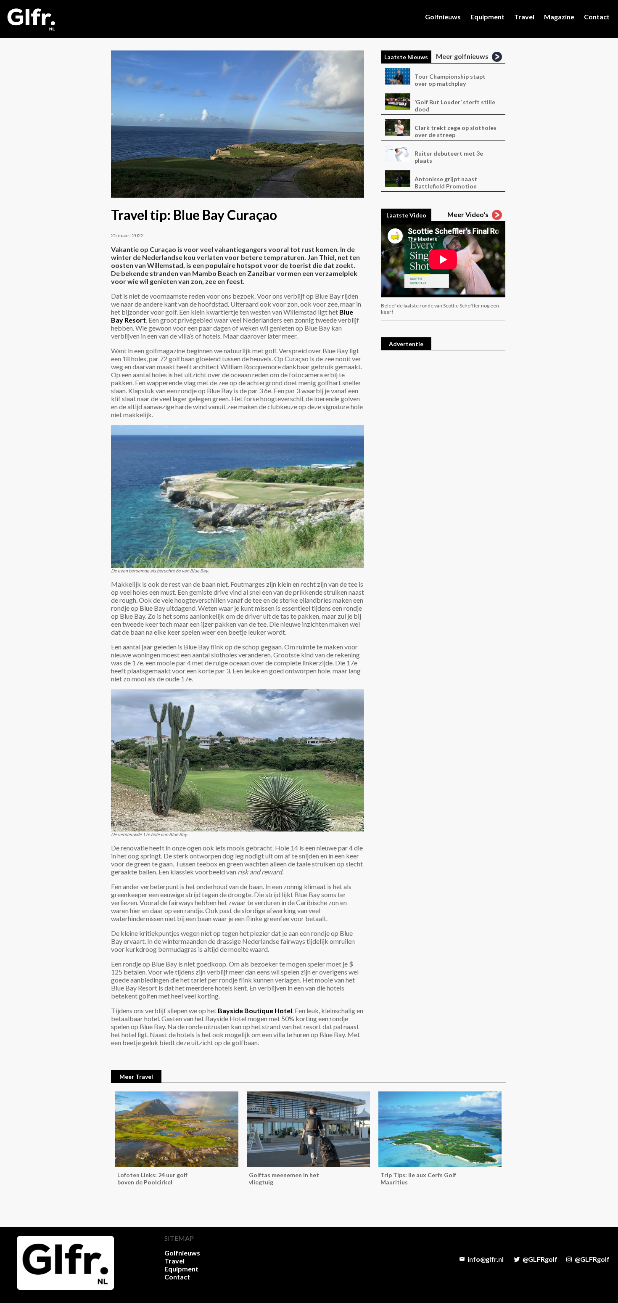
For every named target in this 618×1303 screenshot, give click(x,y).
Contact (597, 17)
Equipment (487, 17)
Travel (524, 17)
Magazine (559, 17)
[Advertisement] (443, 485)
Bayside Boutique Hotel (255, 1010)
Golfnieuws (443, 17)
